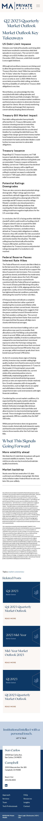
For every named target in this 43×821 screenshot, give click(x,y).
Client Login (22, 815)
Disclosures (30, 815)
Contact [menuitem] (27, 806)
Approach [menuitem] (6, 795)
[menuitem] (6, 785)
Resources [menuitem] (28, 799)
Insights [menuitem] (27, 802)
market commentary (16, 572)
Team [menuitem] (4, 802)
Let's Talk (21, 738)
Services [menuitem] (5, 799)
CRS (19, 817)
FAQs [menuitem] (26, 795)
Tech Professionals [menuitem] (9, 806)
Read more (10, 618)
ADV (36, 815)
